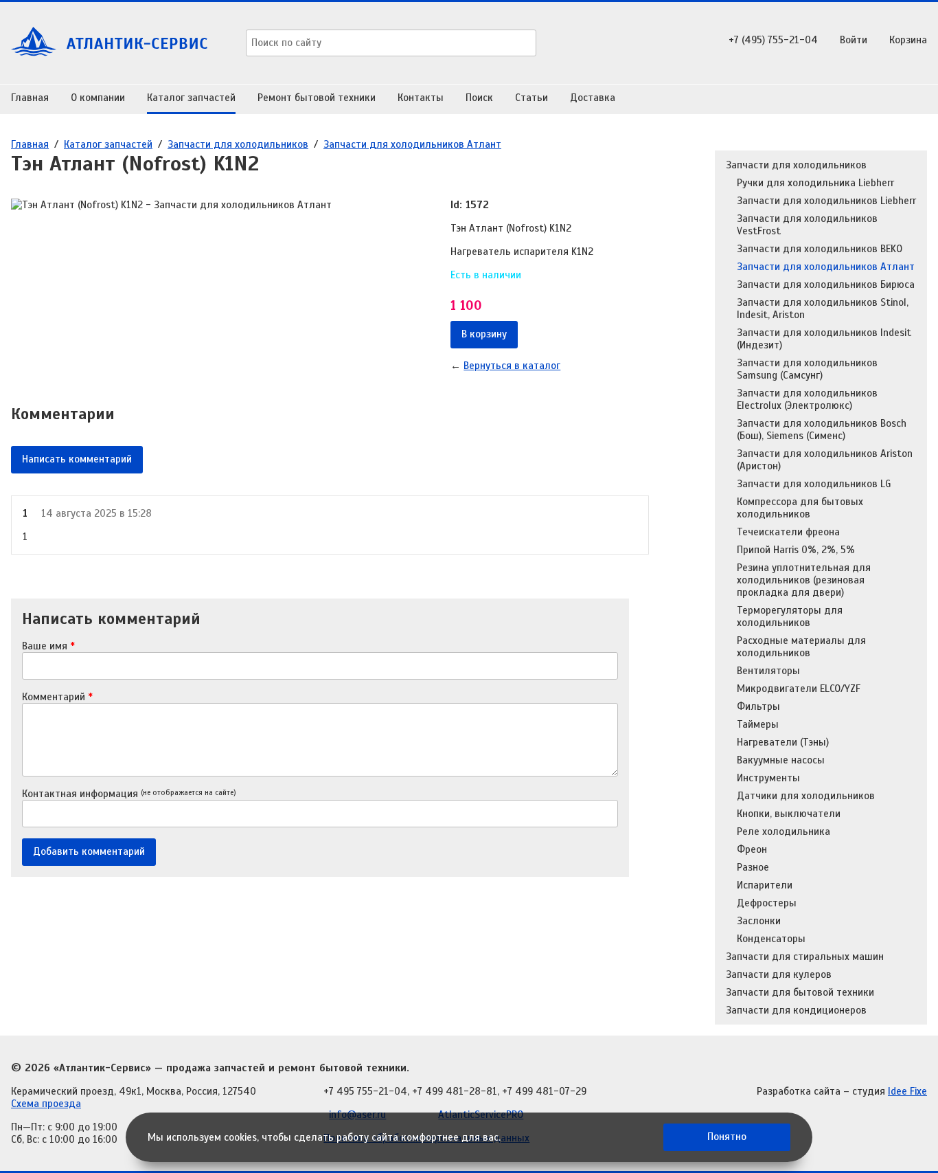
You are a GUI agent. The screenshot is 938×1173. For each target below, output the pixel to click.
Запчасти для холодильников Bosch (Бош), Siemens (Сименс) (821, 429)
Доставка (592, 97)
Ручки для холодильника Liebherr (815, 183)
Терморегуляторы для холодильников (790, 616)
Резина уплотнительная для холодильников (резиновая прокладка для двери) (804, 580)
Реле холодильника (783, 831)
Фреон (752, 849)
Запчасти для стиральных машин (805, 956)
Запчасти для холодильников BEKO (819, 249)
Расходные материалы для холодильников (801, 646)
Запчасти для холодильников (238, 144)
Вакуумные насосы (781, 760)
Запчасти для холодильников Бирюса (826, 284)
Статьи (531, 97)
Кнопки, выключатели (788, 813)
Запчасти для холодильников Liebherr (826, 200)
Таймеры (758, 724)
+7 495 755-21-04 (365, 1091)
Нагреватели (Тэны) (783, 742)
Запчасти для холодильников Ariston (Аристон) (825, 459)
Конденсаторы (771, 938)
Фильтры (758, 706)
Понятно (726, 1136)
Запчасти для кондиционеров (796, 1010)
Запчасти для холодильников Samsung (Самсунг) (807, 369)
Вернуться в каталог (512, 365)
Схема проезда (46, 1103)
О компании (98, 97)
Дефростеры (767, 903)
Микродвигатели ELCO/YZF (798, 688)
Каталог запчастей (191, 97)
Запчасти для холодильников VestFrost (807, 224)
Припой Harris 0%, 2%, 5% (796, 550)
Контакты (421, 97)
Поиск (479, 97)
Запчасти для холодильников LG (814, 484)
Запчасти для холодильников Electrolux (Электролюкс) (807, 399)
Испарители (764, 885)
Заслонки (759, 921)
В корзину (484, 334)
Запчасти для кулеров (779, 974)
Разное (753, 867)
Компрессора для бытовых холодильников (800, 507)
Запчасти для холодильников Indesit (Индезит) (824, 338)
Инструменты (768, 778)
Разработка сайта (798, 1091)
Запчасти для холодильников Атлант (412, 144)
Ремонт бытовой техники (317, 97)
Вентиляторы (768, 670)
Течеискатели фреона (788, 532)
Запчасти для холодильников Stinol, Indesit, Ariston (822, 308)
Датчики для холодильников (806, 796)
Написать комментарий (77, 459)
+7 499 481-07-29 (544, 1091)
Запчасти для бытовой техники (800, 992)
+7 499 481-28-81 (454, 1091)
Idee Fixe (907, 1091)
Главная (30, 97)
